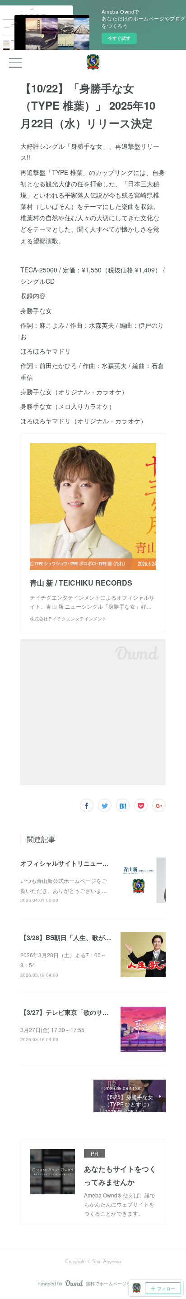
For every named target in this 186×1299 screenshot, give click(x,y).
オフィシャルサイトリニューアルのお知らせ (83, 863)
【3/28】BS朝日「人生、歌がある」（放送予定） (91, 937)
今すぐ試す (119, 38)
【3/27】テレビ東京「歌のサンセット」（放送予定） (96, 1012)
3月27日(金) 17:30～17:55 (52, 1029)
